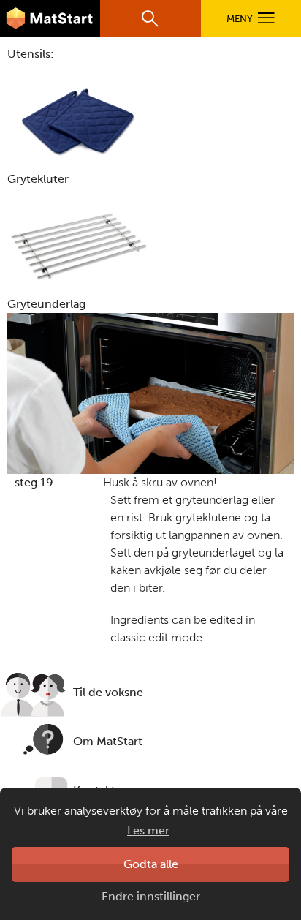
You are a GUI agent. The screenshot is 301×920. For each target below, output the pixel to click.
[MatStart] (50, 18)
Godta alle (150, 864)
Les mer (148, 830)
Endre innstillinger (151, 896)
